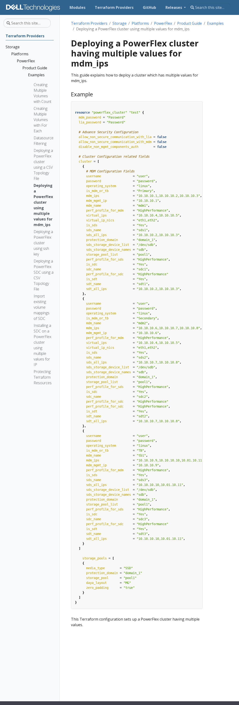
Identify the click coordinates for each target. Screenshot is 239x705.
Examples (215, 23)
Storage (119, 23)
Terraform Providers (89, 23)
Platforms (140, 23)
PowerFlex (163, 23)
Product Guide (189, 23)
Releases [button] (174, 7)
